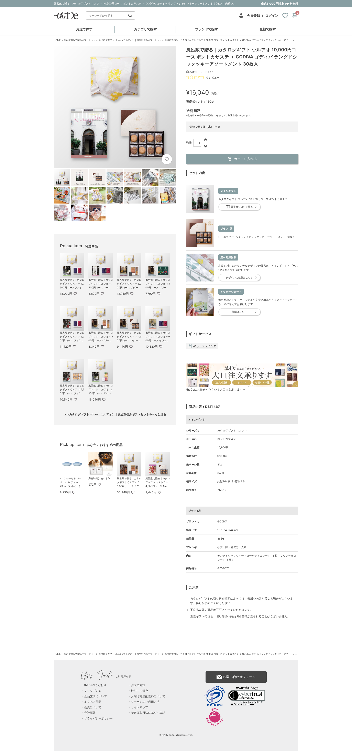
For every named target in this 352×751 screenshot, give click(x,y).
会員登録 (253, 15)
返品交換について (95, 696)
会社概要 (90, 712)
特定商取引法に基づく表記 (148, 712)
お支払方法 (138, 685)
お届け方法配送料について (148, 696)
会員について (92, 707)
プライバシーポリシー (98, 718)
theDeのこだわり (95, 685)
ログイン (271, 15)
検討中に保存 (139, 690)
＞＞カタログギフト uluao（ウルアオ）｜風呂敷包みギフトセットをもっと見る (115, 414)
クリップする (92, 690)
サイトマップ (139, 707)
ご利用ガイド (106, 676)
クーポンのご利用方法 (145, 701)
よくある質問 (92, 701)
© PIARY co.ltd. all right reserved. (176, 735)
